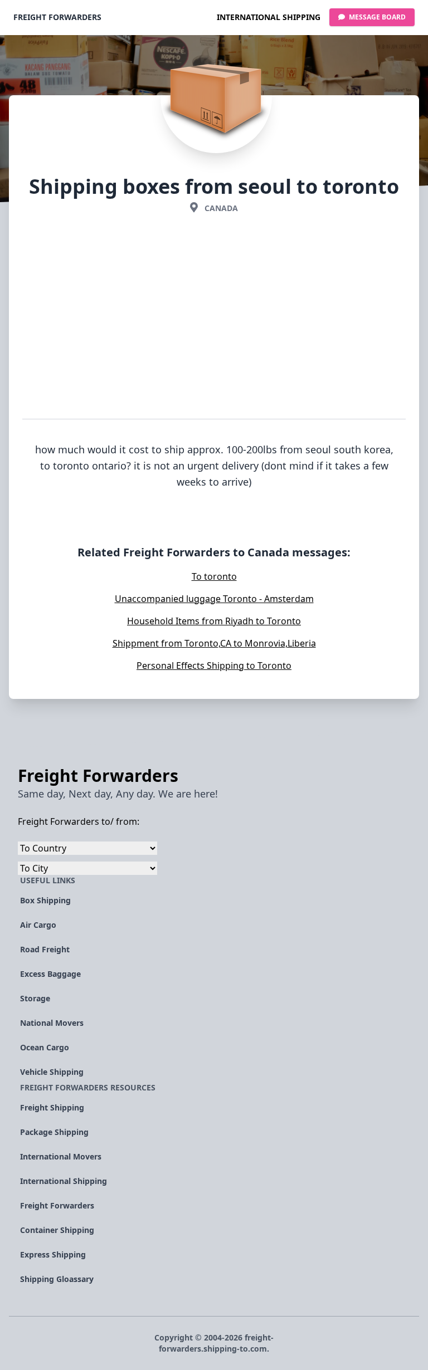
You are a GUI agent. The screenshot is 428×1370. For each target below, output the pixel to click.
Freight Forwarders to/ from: (78, 821)
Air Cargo (38, 924)
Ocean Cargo (44, 1047)
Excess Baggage (50, 973)
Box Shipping (45, 900)
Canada (221, 208)
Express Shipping (53, 1254)
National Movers (52, 1022)
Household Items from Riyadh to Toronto (214, 621)
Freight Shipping (52, 1107)
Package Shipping (54, 1132)
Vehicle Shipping (52, 1071)
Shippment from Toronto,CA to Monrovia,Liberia (214, 643)
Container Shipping (57, 1230)
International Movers (60, 1156)
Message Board (376, 17)
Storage (35, 998)
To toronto (214, 576)
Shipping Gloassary (57, 1279)
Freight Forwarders (57, 17)
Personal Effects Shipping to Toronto (214, 665)
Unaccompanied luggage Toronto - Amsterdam (214, 599)
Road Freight (45, 949)
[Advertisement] (214, 319)
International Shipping (268, 17)
